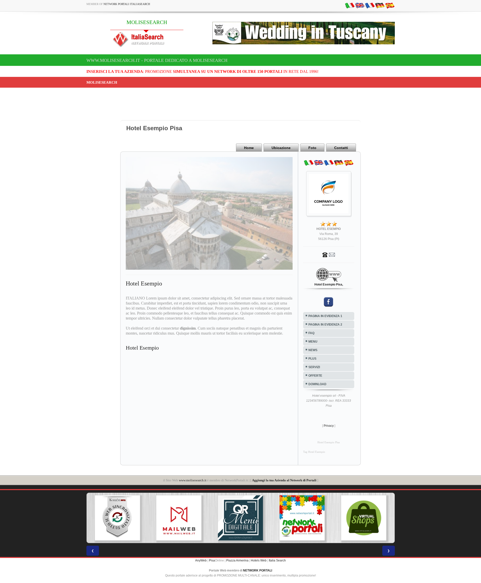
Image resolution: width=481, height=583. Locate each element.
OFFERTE (315, 375)
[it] (350, 5)
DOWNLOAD (317, 384)
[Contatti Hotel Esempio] (328, 254)
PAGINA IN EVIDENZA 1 (325, 316)
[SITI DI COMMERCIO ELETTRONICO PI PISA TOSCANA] (324, 517)
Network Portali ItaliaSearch (126, 4)
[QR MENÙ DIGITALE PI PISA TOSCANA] (201, 517)
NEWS (312, 350)
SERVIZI (314, 367)
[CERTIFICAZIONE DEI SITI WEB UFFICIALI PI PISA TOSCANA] (386, 517)
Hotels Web (259, 560)
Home (249, 148)
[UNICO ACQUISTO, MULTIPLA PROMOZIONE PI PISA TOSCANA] (263, 517)
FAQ (311, 333)
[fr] (370, 5)
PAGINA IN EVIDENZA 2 (325, 324)
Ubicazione (281, 148)
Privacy (329, 425)
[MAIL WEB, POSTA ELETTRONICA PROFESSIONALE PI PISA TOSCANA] (140, 517)
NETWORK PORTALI (257, 570)
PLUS (312, 358)
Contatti (341, 148)
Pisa (212, 560)
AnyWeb (201, 560)
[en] (360, 5)
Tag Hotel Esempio (314, 452)
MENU (312, 341)
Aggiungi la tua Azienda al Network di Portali (284, 480)
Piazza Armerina (237, 560)
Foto (312, 148)
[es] (390, 5)
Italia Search (277, 560)
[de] (380, 5)
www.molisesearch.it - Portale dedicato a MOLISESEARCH (156, 60)
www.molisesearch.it (192, 480)
